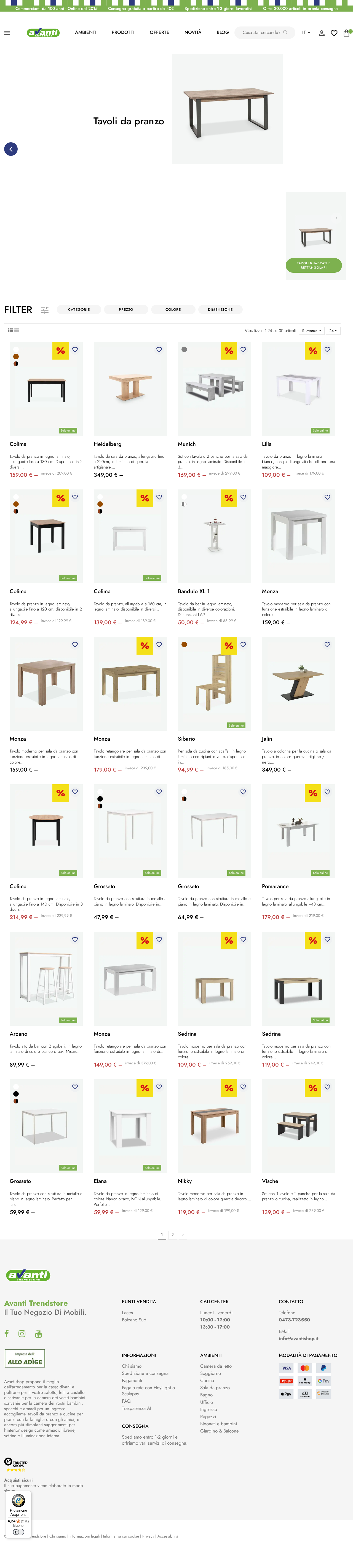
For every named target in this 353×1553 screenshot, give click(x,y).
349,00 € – (108, 475)
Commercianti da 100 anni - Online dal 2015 (56, 9)
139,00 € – (108, 622)
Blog (223, 32)
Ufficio (206, 1402)
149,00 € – (108, 1065)
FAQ (126, 1401)
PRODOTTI (123, 32)
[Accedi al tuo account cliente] (321, 34)
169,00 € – (192, 475)
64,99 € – (191, 917)
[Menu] (28, 1494)
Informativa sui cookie (121, 1536)
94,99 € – (191, 770)
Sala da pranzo (215, 1387)
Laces (127, 1312)
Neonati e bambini (218, 1423)
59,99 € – (22, 1212)
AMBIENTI (86, 32)
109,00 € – (276, 475)
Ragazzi (208, 1416)
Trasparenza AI (136, 1408)
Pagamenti (132, 1380)
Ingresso (208, 1409)
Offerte (159, 32)
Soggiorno (210, 1373)
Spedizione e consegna (145, 1373)
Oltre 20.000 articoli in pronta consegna (300, 9)
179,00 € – (108, 770)
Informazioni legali (84, 1536)
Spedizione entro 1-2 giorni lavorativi (218, 9)
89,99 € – (22, 1065)
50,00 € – (191, 622)
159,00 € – (24, 475)
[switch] (18, 1532)
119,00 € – (276, 1065)
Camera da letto (216, 1366)
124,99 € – (24, 622)
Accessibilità (167, 1536)
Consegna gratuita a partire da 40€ (141, 9)
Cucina (207, 1380)
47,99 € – (106, 917)
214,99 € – (24, 917)
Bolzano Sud (134, 1319)
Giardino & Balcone (219, 1431)
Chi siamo (131, 1366)
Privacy (148, 1536)
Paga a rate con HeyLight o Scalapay (148, 1390)
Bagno (206, 1394)
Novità (193, 32)
